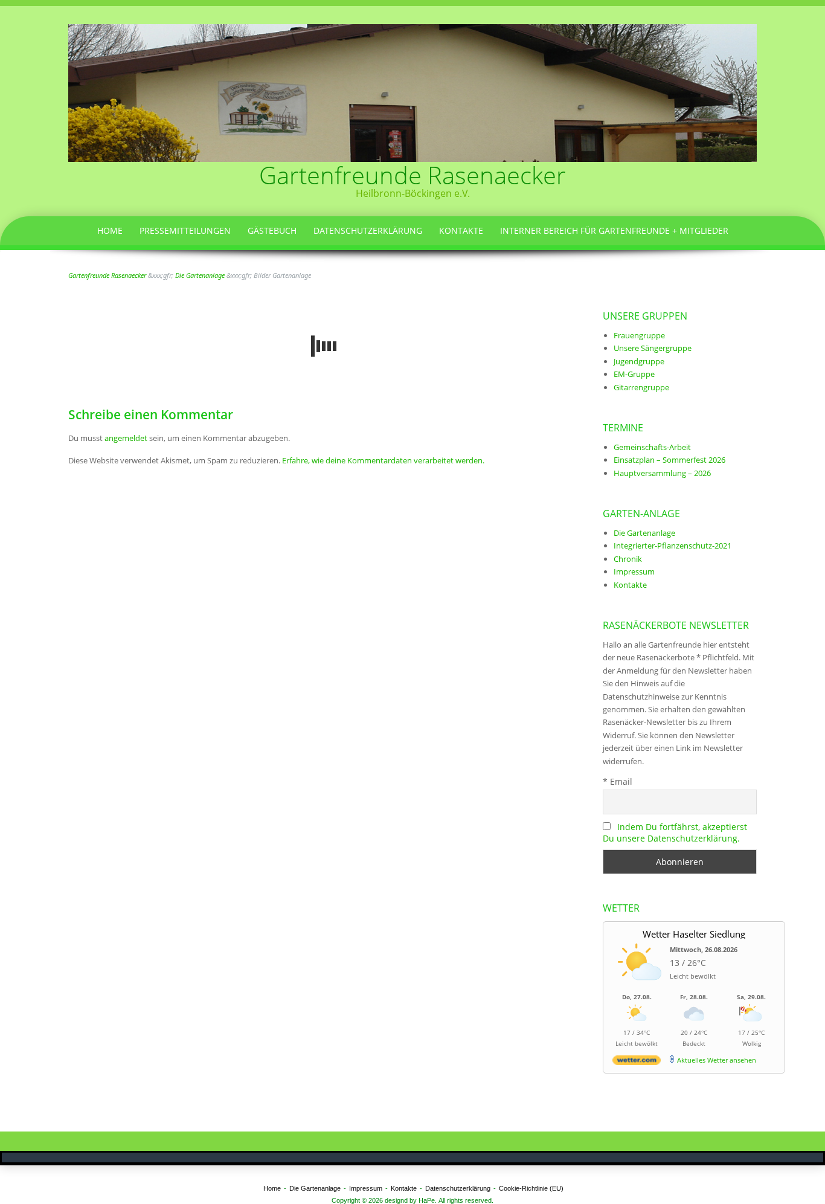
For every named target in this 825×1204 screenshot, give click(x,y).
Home (110, 230)
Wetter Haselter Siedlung (694, 934)
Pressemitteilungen (185, 230)
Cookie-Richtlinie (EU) (531, 1188)
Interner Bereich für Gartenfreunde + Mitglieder (614, 230)
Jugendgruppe (639, 361)
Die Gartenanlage (644, 532)
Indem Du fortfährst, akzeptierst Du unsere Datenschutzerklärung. (675, 832)
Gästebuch (272, 230)
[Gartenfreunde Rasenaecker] (412, 91)
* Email (617, 781)
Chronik (628, 558)
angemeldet (125, 438)
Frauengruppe (639, 335)
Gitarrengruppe (641, 387)
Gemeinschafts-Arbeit (652, 447)
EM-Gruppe (634, 374)
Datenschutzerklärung (367, 230)
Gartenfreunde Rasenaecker (412, 175)
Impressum (634, 571)
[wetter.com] (636, 1062)
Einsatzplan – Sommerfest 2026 (669, 459)
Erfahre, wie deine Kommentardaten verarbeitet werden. (383, 460)
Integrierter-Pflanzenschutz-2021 (672, 545)
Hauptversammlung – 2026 (662, 473)
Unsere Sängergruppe (653, 348)
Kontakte (461, 230)
